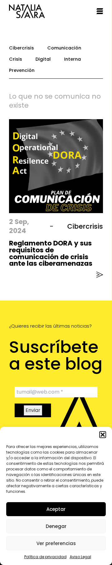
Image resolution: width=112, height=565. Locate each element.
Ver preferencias (56, 543)
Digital (43, 59)
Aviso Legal (80, 556)
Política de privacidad (45, 556)
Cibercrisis (21, 48)
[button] (103, 435)
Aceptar (56, 509)
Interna (72, 59)
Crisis (15, 59)
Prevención (22, 70)
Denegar (56, 526)
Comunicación (64, 48)
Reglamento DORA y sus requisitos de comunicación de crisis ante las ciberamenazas (50, 253)
